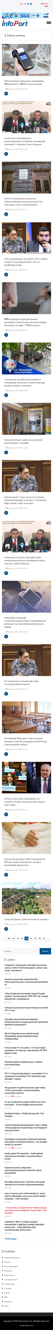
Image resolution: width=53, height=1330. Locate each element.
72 (22, 938)
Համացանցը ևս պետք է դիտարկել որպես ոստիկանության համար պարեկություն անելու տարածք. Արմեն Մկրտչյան (24, 560)
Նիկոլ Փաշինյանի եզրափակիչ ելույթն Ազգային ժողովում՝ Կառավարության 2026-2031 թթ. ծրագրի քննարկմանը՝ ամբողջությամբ (26, 996)
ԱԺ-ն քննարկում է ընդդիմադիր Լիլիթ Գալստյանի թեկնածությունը (21, 683)
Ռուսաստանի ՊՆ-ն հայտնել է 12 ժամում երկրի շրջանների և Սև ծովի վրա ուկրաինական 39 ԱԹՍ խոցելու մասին (26, 1050)
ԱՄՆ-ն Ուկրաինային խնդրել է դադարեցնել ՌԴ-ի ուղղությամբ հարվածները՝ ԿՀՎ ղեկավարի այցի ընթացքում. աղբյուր (26, 1076)
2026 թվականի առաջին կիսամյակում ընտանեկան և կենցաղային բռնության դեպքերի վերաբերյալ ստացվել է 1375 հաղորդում (25, 322)
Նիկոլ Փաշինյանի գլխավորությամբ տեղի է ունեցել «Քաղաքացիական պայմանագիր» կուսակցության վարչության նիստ (26, 1128)
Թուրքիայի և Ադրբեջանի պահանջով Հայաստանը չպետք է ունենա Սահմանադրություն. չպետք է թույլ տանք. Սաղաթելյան (26, 968)
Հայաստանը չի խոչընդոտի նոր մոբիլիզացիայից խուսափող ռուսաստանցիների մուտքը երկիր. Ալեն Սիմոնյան (26, 1210)
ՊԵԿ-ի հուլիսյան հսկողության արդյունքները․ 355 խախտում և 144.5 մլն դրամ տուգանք (24, 82)
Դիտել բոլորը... (11, 1238)
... (4, 938)
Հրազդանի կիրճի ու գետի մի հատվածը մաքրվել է (26, 919)
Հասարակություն (10, 1279)
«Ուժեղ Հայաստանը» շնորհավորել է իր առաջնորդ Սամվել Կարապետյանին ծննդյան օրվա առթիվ (24, 801)
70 (13, 938)
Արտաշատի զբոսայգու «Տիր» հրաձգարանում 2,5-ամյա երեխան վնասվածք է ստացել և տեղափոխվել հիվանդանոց (24, 862)
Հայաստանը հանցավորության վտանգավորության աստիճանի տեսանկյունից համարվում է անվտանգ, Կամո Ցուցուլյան (24, 141)
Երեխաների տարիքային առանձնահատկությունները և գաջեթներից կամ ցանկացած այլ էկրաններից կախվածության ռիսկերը (25, 622)
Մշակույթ (8, 1288)
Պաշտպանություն (11, 1266)
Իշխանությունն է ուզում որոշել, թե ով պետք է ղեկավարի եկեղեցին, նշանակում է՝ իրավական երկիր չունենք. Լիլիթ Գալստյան (25, 500)
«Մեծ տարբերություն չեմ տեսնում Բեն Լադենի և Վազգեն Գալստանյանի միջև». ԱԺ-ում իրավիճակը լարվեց (26, 262)
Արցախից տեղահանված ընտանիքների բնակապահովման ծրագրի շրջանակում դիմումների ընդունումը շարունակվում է (26, 1022)
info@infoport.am (27, 1325)
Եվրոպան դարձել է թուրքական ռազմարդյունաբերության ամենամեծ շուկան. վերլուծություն (23, 1170)
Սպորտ (7, 1292)
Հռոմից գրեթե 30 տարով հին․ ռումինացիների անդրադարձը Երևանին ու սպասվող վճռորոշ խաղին (24, 1156)
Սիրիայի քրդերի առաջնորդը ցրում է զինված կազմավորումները (23, 1063)
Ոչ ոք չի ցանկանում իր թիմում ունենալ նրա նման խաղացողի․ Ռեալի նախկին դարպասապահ (25, 1103)
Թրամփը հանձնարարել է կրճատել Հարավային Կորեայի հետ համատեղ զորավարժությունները (25, 1183)
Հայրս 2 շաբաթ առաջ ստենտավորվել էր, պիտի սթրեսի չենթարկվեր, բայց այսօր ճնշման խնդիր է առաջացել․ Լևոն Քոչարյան (25, 1196)
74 (31, 938)
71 (18, 938)
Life (5, 1297)
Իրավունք (8, 1270)
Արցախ (7, 1262)
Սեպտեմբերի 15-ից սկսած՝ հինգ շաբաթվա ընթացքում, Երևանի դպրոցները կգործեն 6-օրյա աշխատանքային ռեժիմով (25, 741)
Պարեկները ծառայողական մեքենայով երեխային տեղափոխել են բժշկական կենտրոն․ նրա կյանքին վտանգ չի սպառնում (26, 1142)
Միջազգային (9, 1284)
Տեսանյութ (17, 1096)
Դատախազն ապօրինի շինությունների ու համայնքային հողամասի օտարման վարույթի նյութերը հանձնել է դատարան (24, 382)
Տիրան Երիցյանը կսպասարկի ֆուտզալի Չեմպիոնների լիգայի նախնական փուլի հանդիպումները (22, 1036)
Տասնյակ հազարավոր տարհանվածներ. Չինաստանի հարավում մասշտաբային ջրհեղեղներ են (26, 982)
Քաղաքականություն (12, 1257)
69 (9, 938)
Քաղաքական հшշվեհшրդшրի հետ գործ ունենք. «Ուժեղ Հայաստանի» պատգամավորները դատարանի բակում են (25, 1090)
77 (44, 938)
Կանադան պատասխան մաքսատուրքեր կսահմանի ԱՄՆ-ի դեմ (26, 1009)
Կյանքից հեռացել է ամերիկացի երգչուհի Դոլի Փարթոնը (24, 1114)
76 (40, 938)
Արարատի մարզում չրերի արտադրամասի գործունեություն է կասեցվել (23, 441)
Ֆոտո (6, 1306)
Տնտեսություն (9, 1275)
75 (35, 938)
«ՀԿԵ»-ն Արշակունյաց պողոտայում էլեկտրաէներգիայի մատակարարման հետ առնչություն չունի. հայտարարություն (23, 201)
